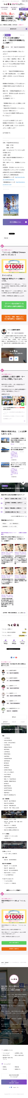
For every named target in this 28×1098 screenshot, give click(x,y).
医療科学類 (7, 785)
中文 (26, 1)
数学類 (6, 763)
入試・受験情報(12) (13, 523)
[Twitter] (14, 657)
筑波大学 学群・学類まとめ (11, 807)
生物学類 (6, 756)
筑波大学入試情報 (9, 803)
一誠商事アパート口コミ (10, 836)
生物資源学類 (8, 758)
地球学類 (7, 760)
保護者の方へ (21, 24)
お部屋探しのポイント (10, 819)
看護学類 (6, 792)
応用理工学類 (8, 770)
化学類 (6, 767)
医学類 (6, 783)
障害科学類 (7, 754)
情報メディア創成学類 (10, 779)
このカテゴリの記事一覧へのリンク (17, 516)
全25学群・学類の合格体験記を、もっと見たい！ (14, 612)
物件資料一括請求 (23, 9)
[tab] (5, 722)
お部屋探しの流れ (19, 1053)
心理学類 (7, 751)
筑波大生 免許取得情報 (10, 859)
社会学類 (7, 744)
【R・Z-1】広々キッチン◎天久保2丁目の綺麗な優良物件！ (18, 448)
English (23, 1)
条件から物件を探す (19, 1055)
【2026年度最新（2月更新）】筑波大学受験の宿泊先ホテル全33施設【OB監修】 (18, 440)
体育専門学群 (8, 788)
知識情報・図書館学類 (10, 781)
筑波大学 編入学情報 (10, 801)
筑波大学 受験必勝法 (10, 805)
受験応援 (4, 24)
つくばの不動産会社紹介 (10, 827)
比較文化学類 (8, 740)
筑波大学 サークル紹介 (10, 865)
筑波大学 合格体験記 (10, 794)
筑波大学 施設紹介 (9, 868)
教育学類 (6, 749)
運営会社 (14, 717)
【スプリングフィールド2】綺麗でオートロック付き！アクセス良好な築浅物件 (18, 464)
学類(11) (4, 523)
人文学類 (7, 738)
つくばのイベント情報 (10, 883)
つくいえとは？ (4, 9)
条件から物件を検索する (14, 942)
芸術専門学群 (8, 790)
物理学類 (6, 765)
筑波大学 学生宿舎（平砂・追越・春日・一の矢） (13, 822)
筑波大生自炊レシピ (9, 872)
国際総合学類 (8, 747)
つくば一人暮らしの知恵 (10, 853)
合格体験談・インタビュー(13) (9, 526)
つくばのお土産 (8, 881)
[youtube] (16, 657)
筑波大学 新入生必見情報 (11, 870)
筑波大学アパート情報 (10, 825)
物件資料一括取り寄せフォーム (8, 1058)
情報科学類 (7, 776)
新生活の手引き (6, 1055)
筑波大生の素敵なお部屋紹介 (11, 830)
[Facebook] (11, 657)
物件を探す (14, 9)
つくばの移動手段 (8, 874)
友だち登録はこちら (15, 222)
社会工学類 (7, 774)
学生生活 (15, 24)
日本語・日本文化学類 (9, 742)
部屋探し (9, 24)
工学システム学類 (9, 772)
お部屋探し (7, 838)
